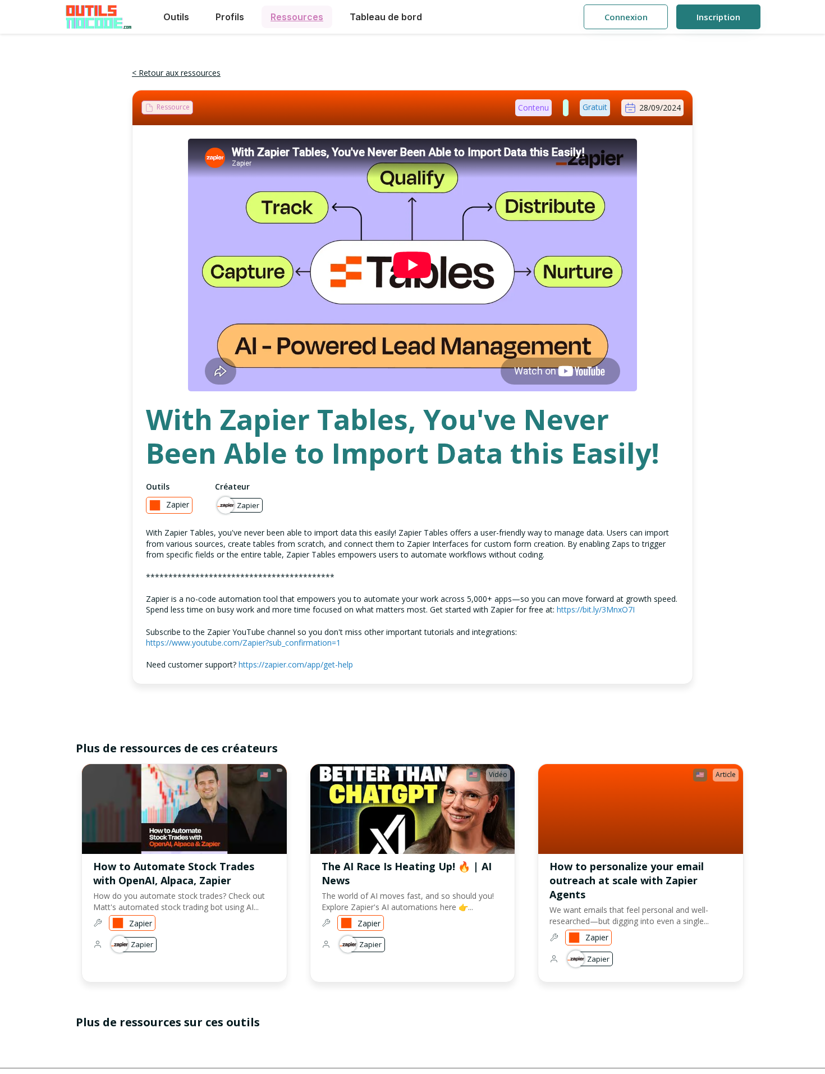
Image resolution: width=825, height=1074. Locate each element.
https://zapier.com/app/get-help (296, 664)
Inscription (718, 16)
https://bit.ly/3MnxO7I (596, 609)
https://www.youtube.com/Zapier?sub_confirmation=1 (243, 642)
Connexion (626, 16)
